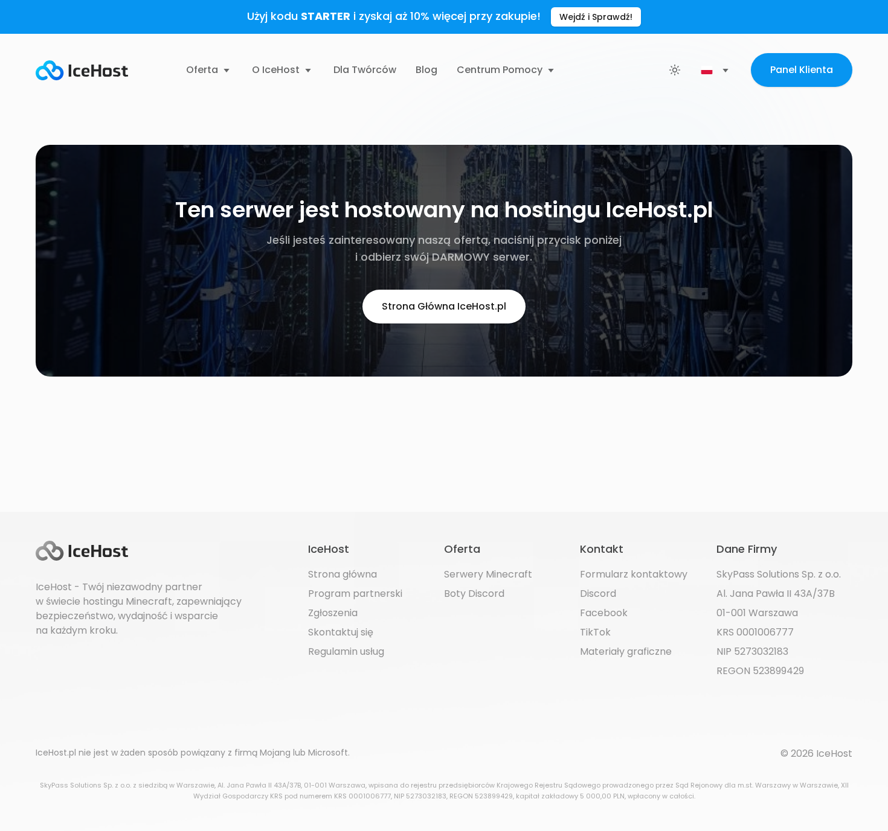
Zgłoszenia (333, 613)
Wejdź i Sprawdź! (595, 17)
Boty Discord (474, 593)
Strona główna (342, 574)
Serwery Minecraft (488, 574)
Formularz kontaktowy (633, 574)
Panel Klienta (801, 70)
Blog (426, 70)
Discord (598, 593)
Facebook (604, 613)
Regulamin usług (346, 651)
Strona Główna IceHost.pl (444, 306)
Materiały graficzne (626, 651)
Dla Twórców (364, 70)
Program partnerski (355, 593)
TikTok (595, 632)
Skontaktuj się (340, 632)
